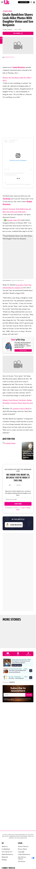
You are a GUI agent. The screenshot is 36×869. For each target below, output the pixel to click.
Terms (22, 507)
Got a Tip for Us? (7, 852)
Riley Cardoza (8, 29)
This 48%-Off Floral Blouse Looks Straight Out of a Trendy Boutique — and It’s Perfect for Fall (23, 345)
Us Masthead (6, 849)
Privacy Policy (22, 849)
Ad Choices (21, 861)
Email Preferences (7, 854)
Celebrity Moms (7, 11)
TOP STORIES (16, 33)
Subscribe (24, 2)
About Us (5, 846)
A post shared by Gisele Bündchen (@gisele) (18, 184)
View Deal (23, 350)
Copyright (21, 852)
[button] (31, 2)
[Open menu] (2, 2)
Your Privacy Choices (22, 858)
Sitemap (4, 860)
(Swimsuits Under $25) (11, 220)
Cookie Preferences (24, 854)
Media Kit (5, 857)
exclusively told (21, 408)
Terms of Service (23, 846)
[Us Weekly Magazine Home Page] (6, 2)
